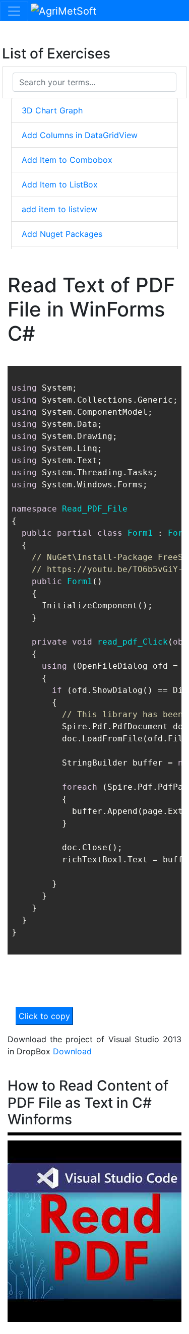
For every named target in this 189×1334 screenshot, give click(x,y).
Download (72, 1051)
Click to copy (44, 1016)
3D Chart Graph (52, 110)
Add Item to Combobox (67, 160)
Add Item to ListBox (60, 184)
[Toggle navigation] (14, 11)
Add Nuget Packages (62, 234)
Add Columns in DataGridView (80, 135)
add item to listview (59, 209)
